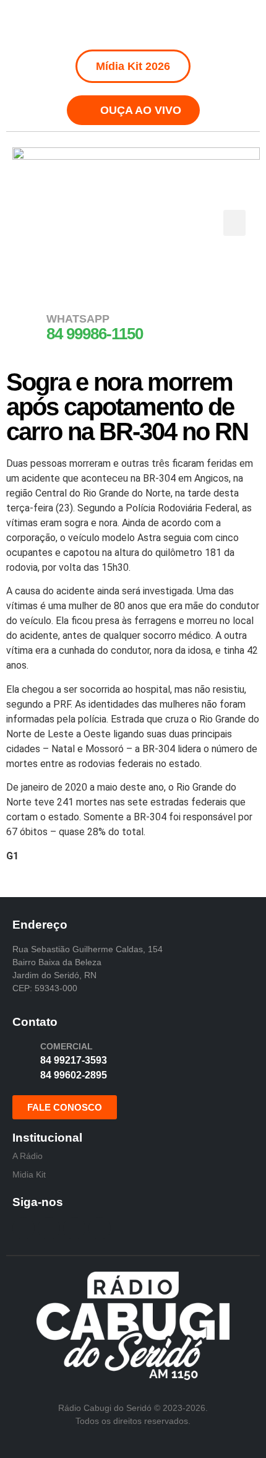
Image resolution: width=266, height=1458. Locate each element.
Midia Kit (29, 1174)
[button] (234, 223)
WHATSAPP (77, 319)
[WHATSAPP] (27, 326)
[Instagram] (119, 24)
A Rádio (27, 1156)
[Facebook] (91, 24)
